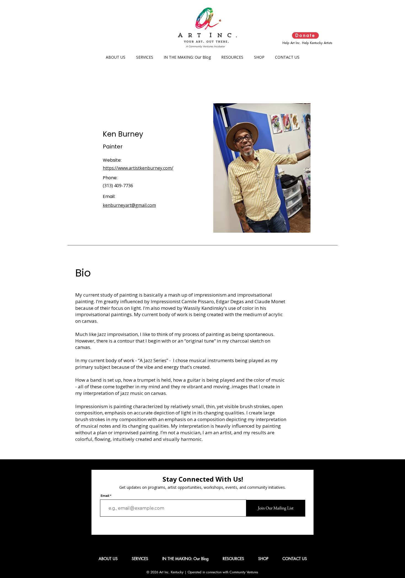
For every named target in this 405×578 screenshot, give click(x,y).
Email (105, 495)
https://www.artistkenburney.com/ (138, 168)
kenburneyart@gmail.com (129, 205)
